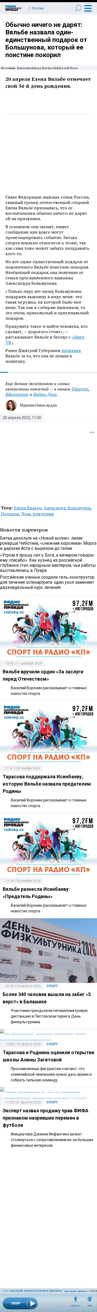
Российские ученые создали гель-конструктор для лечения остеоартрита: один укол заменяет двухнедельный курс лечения (47, 582)
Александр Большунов (67, 508)
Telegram (79, 389)
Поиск (78, 8)
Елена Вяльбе (27, 508)
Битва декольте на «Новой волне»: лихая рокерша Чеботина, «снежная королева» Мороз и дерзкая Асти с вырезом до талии (48, 543)
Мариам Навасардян (38, 405)
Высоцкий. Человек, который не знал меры (36, 1291)
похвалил (71, 350)
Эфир (89, 1306)
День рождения (37, 514)
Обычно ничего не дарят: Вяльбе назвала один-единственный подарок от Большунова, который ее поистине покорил (46, 40)
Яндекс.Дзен (45, 394)
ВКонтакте (17, 394)
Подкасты (75, 1306)
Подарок (10, 514)
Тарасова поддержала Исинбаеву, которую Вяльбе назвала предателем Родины (47, 784)
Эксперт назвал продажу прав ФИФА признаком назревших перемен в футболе (45, 1118)
